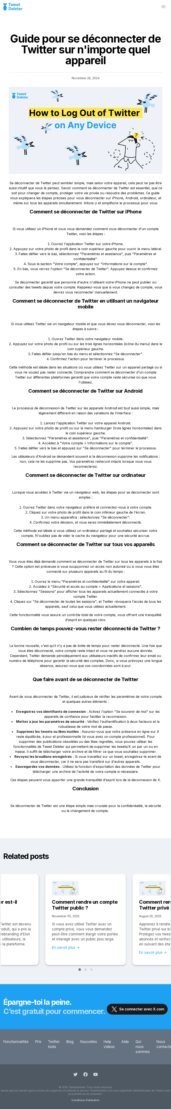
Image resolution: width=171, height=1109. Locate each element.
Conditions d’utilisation (85, 1100)
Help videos (109, 1044)
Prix (38, 1042)
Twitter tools (54, 1044)
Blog (70, 1042)
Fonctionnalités (16, 1042)
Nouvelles (88, 1042)
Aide (125, 1042)
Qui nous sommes (143, 1047)
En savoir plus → (66, 947)
